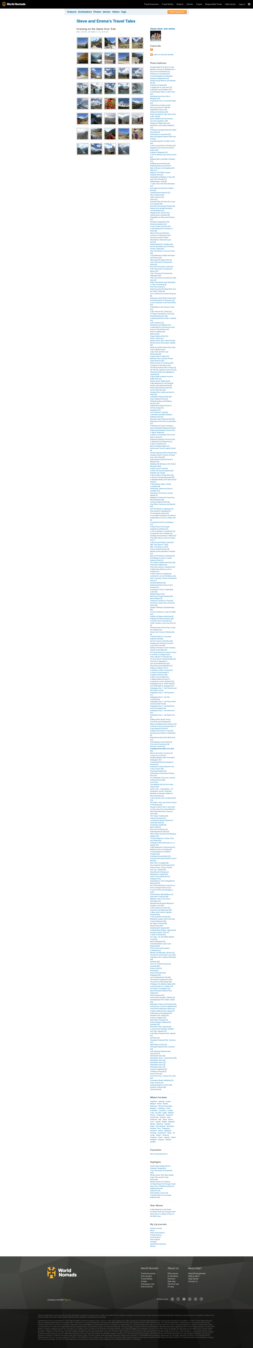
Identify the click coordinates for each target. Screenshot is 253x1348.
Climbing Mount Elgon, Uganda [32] (163, 930)
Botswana (153, 1106)
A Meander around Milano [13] (161, 90)
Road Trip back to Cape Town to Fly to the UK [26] (163, 115)
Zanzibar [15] (155, 1038)
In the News (173, 1276)
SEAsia (152, 1246)
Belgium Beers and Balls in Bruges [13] (162, 160)
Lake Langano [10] (157, 323)
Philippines (166, 1128)
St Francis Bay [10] (157, 408)
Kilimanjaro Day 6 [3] (157, 1056)
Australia (161, 1101)
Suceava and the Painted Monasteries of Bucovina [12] (160, 239)
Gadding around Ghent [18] (160, 164)
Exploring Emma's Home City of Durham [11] (161, 586)
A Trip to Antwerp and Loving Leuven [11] (163, 156)
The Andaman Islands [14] (159, 513)
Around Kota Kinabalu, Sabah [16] (162, 997)
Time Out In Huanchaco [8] (159, 744)
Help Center (230, 4)
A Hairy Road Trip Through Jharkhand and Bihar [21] (159, 528)
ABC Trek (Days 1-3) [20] (159, 547)
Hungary (163, 1117)
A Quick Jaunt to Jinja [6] (159, 468)
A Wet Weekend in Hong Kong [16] (162, 847)
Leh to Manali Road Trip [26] (160, 977)
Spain (169, 1133)
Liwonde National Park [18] (160, 502)
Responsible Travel (213, 4)
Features (72, 12)
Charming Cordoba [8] (158, 825)
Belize (159, 1104)
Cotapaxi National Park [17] (160, 679)
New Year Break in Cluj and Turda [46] (162, 252)
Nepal (152, 1126)
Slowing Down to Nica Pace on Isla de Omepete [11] (162, 629)
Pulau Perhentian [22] (158, 973)
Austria (168, 1101)
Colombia (153, 1110)
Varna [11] (153, 199)
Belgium (153, 1104)
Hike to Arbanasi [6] (157, 195)
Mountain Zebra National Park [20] (162, 419)
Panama (153, 1128)
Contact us (193, 1281)
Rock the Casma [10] (157, 746)
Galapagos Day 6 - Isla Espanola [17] (162, 694)
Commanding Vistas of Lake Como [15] (162, 93)
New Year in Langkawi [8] (159, 863)
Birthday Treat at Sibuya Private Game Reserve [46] (161, 360)
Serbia (160, 1131)
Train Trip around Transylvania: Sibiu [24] (161, 263)
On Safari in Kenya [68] (158, 923)
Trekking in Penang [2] (158, 1071)
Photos (97, 12)
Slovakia (153, 1133)
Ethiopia (171, 1113)
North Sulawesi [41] (157, 995)
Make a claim (193, 1276)
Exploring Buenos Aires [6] (159, 832)
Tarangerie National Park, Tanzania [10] (163, 1041)
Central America (156, 1235)
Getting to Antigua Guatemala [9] (161, 616)
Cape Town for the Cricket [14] (161, 311)
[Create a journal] (177, 12)
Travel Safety (167, 4)
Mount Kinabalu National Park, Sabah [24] (161, 992)
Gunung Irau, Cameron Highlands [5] (163, 1006)
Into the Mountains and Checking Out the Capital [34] (162, 248)
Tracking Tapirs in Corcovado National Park (160, 1196)
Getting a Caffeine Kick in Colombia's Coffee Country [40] (161, 669)
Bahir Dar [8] (154, 334)
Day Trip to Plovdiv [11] (158, 179)
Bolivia (165, 1104)
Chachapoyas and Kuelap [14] (161, 742)
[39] (162, 750)
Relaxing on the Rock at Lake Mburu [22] (163, 422)
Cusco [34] (154, 782)
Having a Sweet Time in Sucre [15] (162, 807)
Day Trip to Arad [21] (157, 287)
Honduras (169, 1115)
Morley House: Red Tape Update (162, 1175)
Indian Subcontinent (157, 1233)
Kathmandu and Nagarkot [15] (161, 1013)
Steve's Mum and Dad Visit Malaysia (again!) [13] (163, 835)
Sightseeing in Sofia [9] (158, 181)
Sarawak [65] (155, 966)
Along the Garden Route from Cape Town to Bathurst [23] (163, 348)
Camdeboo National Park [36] (160, 397)
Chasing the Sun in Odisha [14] (161, 533)
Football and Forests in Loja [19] (161, 731)
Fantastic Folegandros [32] (159, 222)
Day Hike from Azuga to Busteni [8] (162, 206)
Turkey (160, 1137)
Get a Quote (146, 1276)
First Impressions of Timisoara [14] (162, 300)
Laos (152, 1122)
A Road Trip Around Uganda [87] (161, 471)
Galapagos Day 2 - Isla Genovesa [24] (162, 712)
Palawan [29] (155, 962)
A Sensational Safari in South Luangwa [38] (160, 485)
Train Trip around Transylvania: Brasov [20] (161, 270)
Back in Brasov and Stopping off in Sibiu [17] (162, 169)
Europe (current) (156, 1228)
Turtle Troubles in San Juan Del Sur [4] (163, 624)
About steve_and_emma (162, 29)
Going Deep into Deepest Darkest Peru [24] (162, 774)
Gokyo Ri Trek (155, 1191)
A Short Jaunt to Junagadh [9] (160, 574)
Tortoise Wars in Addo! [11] (159, 356)
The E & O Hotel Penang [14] (160, 964)
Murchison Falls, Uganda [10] (160, 1027)
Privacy (171, 1286)
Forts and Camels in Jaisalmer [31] (162, 567)
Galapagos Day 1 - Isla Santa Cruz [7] (162, 716)
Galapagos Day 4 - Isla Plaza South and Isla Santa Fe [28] (163, 703)
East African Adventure (158, 1244)
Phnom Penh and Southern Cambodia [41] (160, 949)
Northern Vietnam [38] (158, 1087)
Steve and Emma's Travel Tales (105, 21)
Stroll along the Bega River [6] (161, 260)
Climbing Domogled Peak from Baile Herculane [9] (163, 131)
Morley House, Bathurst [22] (160, 381)
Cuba (152, 1113)
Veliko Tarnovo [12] (157, 197)
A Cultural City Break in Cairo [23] (162, 314)
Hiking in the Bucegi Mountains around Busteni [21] (161, 209)
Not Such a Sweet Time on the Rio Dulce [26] (162, 604)
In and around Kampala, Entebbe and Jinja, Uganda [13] (162, 1030)
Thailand (153, 1137)
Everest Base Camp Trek (159, 1193)
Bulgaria (153, 1108)
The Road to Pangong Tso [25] (161, 979)
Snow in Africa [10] (156, 338)
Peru (78, 32)
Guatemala (161, 1115)
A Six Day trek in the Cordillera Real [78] (163, 799)
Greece (152, 1115)
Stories (190, 4)
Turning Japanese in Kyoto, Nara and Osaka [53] (162, 839)
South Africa (162, 1133)
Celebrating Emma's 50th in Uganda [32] (163, 319)
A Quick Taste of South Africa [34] (162, 475)
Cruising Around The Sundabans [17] (162, 523)
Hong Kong (154, 1117)
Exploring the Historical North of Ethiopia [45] (161, 461)
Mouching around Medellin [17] (161, 666)
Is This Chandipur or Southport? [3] (162, 531)
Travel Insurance (151, 4)
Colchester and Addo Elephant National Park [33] (161, 416)
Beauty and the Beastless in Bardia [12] (162, 552)
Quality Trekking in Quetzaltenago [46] (162, 609)
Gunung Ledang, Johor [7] (159, 932)
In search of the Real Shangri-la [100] (161, 891)
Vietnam (168, 1140)
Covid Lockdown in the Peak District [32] (163, 304)
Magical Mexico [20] (157, 594)
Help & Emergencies (197, 1273)
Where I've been (158, 1097)
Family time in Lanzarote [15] (160, 134)
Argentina (153, 1101)
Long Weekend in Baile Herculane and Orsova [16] (162, 257)
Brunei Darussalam (165, 1106)
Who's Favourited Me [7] (158, 1154)
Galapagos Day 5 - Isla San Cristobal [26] (160, 698)
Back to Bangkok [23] (157, 941)
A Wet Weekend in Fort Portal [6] (161, 383)
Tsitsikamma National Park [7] (160, 406)
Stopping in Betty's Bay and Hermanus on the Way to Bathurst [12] (162, 125)
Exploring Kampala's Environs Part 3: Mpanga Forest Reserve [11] (162, 440)
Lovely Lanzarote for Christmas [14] (163, 146)
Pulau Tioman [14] (156, 1083)
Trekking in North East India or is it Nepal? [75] (162, 844)
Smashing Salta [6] (157, 823)
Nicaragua (170, 1126)
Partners (171, 1279)
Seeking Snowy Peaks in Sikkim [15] (163, 536)
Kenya (170, 1119)
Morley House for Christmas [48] (161, 363)
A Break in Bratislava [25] (159, 112)
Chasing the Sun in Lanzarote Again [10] (163, 102)
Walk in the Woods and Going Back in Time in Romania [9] (162, 283)
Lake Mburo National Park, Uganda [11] (163, 1034)
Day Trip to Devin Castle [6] (160, 107)
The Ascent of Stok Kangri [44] (161, 982)
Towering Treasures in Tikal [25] (161, 601)
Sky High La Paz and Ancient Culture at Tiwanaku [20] (163, 804)
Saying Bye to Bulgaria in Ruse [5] (162, 177)
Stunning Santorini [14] (158, 224)
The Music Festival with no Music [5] (163, 368)
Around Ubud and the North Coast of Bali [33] (163, 860)
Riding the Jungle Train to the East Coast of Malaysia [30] (162, 920)
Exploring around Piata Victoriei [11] (163, 298)
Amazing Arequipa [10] (158, 771)
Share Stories (147, 1286)
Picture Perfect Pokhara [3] (159, 549)
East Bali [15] (155, 1024)
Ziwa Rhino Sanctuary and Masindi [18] (162, 505)
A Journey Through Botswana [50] (162, 477)
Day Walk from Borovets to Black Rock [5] (161, 189)
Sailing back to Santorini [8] (160, 215)
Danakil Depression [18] (158, 316)
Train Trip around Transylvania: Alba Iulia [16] (163, 279)
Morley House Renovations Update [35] (162, 344)
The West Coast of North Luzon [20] (163, 955)
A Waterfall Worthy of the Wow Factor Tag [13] (163, 481)
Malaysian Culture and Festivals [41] (163, 1004)
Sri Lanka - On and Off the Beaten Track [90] (162, 938)
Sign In (242, 4)
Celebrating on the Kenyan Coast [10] (162, 308)
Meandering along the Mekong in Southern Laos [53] (162, 904)
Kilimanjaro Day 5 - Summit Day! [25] (163, 1058)
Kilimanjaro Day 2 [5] (157, 1065)
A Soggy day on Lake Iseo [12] (161, 87)
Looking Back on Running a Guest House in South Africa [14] (162, 328)
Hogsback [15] (155, 410)
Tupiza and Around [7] (158, 818)
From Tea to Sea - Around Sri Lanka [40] (163, 1077)
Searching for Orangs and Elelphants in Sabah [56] (159, 873)
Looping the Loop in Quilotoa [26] (162, 681)
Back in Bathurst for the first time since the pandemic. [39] (161, 120)
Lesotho (158, 1122)
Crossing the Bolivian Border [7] (161, 820)
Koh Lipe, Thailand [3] (158, 870)
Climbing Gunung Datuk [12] (160, 856)
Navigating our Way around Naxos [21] (162, 218)
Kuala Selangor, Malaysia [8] (160, 1022)
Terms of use (173, 1284)
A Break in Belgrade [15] (158, 152)
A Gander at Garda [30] (158, 85)
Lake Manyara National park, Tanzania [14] (160, 1052)
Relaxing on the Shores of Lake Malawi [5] (161, 494)
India (169, 1117)
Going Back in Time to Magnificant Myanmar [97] (162, 882)
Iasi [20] (153, 242)
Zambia (153, 1142)
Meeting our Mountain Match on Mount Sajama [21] (161, 795)
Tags (123, 12)
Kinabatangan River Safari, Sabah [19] (162, 1001)
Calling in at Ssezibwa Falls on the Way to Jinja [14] (162, 436)
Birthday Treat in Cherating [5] (161, 849)
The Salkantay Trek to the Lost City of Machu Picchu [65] (162, 779)
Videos (116, 12)
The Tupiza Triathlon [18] (159, 816)
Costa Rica (162, 1110)
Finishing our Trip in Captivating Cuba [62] (161, 591)
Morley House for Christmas (160, 1182)
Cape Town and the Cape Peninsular (159, 1178)
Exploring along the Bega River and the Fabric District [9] (163, 290)
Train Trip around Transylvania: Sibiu (161, 1172)
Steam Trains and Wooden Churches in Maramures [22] (160, 234)
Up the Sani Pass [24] (158, 390)
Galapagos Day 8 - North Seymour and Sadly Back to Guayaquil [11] (162, 685)
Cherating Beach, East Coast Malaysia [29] (160, 945)
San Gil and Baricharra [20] (160, 663)
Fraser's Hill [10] (156, 968)
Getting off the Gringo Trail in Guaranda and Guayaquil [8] (160, 721)
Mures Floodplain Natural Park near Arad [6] (163, 138)
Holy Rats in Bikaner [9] (158, 565)
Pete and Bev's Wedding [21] (160, 511)
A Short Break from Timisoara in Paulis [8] (161, 230)
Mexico (152, 1124)
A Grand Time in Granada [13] (160, 621)
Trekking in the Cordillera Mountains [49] (163, 958)
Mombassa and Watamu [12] (160, 325)
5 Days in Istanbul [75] (158, 444)
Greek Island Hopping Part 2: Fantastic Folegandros (160, 1167)
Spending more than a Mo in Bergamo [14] (160, 97)
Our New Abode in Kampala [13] (161, 509)
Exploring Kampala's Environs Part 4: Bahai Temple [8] (162, 431)
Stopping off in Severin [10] (159, 213)
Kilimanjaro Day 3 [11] (158, 1062)
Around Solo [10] (156, 1074)
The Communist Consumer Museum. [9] (163, 295)
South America (155, 1237)
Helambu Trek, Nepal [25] (159, 1015)
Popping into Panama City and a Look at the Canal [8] (161, 644)
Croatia (170, 1110)
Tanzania (165, 1135)
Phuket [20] (154, 971)
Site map (171, 1281)
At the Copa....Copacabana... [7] (161, 789)
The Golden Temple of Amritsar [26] (162, 562)
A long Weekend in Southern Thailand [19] (160, 853)
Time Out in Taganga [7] (158, 661)
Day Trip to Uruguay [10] (159, 829)
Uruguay (161, 1140)
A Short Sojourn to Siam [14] (160, 908)
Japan (165, 1119)
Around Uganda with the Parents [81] (163, 453)
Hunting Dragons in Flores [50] (161, 1085)
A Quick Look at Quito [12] (159, 677)
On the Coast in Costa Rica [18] (161, 641)
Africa (152, 1231)
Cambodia (161, 1108)
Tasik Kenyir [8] (155, 1089)
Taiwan (158, 1135)
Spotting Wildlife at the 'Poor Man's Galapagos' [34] (162, 759)
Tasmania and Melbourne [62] (161, 910)
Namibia (167, 1124)
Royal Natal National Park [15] (161, 388)
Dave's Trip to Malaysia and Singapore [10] (160, 878)
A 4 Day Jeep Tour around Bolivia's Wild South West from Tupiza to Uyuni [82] (162, 811)
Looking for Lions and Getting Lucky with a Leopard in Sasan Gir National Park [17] (163, 578)
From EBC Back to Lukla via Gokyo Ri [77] (162, 539)
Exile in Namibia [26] (157, 332)
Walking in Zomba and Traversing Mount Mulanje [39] (162, 499)
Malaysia (171, 1122)
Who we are (173, 1273)
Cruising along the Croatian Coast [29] (162, 142)
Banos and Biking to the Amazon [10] (163, 724)
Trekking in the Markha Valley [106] (162, 984)
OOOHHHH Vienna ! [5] (158, 110)
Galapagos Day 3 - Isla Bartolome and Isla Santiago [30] (162, 707)
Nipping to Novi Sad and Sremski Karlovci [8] (162, 149)
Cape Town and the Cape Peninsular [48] (159, 353)
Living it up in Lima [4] (158, 755)
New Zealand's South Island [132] (162, 865)
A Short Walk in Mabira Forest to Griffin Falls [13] (161, 378)
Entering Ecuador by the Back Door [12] (162, 739)
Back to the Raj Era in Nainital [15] (162, 556)
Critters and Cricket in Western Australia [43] (161, 913)
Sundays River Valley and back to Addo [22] (162, 393)
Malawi (164, 1122)
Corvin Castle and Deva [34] (160, 226)
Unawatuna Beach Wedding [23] (161, 1080)
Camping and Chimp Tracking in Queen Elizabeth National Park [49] (162, 427)
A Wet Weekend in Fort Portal (160, 1209)
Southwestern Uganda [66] (159, 928)
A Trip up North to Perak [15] (160, 917)
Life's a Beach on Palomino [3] (161, 657)
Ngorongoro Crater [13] (158, 1045)
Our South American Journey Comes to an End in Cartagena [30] (163, 653)
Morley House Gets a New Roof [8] (162, 341)
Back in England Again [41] (159, 446)
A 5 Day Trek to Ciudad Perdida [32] (163, 659)
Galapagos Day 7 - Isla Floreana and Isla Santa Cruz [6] (163, 689)
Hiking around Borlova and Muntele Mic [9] (163, 82)
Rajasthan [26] (155, 975)
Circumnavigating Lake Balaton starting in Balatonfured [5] (161, 77)
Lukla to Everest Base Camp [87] (162, 542)
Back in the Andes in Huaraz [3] (161, 753)
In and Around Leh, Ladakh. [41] (161, 986)
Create (199, 4)
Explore (180, 4)
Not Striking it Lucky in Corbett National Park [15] (161, 559)
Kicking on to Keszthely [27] (160, 74)
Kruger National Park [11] (159, 336)
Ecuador (158, 1113)
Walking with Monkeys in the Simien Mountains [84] (163, 465)
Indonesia (153, 1119)
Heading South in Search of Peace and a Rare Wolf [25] (162, 456)
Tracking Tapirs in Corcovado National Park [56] (160, 638)
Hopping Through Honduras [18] (161, 619)
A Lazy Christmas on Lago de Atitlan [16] (163, 613)
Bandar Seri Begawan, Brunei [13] (162, 953)
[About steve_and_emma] (155, 41)
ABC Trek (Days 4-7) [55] (159, 545)
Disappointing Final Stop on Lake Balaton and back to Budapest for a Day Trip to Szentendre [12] (162, 69)
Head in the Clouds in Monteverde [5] (162, 633)
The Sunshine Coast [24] (159, 412)
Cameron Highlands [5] (158, 1069)
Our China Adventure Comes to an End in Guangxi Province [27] (162, 887)
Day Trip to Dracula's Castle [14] (161, 267)
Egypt (165, 1113)
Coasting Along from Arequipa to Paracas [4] (161, 763)
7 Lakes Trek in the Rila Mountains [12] (162, 185)
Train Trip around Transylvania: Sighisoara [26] (161, 274)
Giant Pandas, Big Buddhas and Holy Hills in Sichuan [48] (161, 895)
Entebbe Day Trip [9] (157, 473)
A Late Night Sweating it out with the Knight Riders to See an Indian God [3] (163, 518)
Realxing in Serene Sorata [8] (160, 791)
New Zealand (160, 1126)
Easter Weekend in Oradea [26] (161, 244)
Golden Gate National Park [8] (161, 385)
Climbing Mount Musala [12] (160, 193)
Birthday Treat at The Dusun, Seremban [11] (160, 900)
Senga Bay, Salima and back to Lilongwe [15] (161, 490)
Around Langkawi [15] (158, 1018)
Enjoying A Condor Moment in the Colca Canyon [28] (162, 768)
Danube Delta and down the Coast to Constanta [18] (162, 203)
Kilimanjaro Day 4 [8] (157, 1060)
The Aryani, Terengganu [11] (160, 988)
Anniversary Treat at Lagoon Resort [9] (163, 449)
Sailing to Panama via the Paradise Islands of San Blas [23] (162, 649)
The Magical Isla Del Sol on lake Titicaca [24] (161, 786)
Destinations (85, 12)
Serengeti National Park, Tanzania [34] (162, 1048)
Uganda (167, 1137)
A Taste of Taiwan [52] (158, 935)
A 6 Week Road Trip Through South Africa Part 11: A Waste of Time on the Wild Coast (163, 1214)
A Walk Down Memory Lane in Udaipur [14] (161, 570)
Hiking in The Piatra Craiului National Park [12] (160, 174)
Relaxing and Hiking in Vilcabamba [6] (163, 734)
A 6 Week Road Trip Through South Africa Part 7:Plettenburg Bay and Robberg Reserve (163, 1186)
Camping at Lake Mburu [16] (160, 365)
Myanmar (160, 1124)
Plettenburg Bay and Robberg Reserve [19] (161, 402)
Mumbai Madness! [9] (158, 583)
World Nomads (14, 4)
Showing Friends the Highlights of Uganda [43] (162, 373)
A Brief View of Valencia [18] (160, 105)
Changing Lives (147, 1284)
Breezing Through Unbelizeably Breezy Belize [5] (161, 597)
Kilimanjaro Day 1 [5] (157, 1067)
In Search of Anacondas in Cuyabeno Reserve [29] (159, 674)
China (168, 1108)
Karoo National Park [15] (159, 399)
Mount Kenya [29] (156, 926)
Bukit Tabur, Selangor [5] (159, 1020)
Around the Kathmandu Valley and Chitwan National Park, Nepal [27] (162, 1010)
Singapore (167, 1131)
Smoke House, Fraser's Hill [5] (161, 867)
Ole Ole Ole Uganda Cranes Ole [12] (163, 370)
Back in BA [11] (155, 827)
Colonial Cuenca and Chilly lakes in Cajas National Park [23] (163, 727)
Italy (160, 1119)
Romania (153, 1131)
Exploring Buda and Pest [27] (160, 166)
